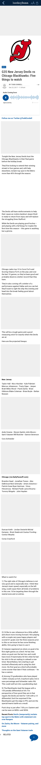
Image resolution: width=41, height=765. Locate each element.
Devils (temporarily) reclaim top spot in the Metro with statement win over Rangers (19, 717)
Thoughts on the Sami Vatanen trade (17, 730)
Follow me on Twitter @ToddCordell (17, 118)
